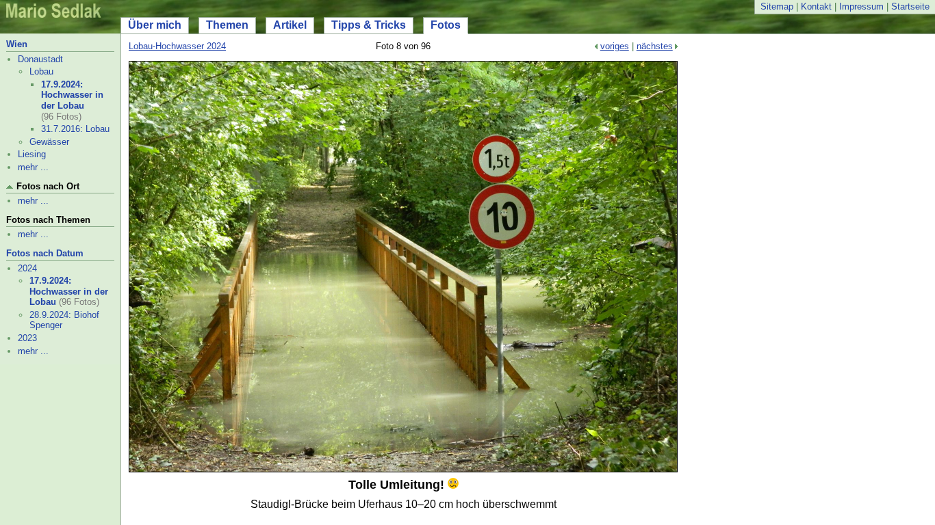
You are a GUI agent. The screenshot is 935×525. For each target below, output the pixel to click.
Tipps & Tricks (368, 25)
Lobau (41, 71)
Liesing (32, 154)
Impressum (861, 6)
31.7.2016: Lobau (75, 129)
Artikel (290, 25)
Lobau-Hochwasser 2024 (177, 46)
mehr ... (33, 167)
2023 (27, 338)
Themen (227, 25)
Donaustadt (40, 59)
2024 (27, 268)
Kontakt (816, 6)
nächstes (655, 46)
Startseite (910, 6)
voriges (614, 46)
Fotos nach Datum (45, 253)
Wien (16, 44)
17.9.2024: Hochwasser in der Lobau (72, 95)
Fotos (446, 25)
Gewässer (49, 142)
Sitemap (776, 6)
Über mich (154, 25)
